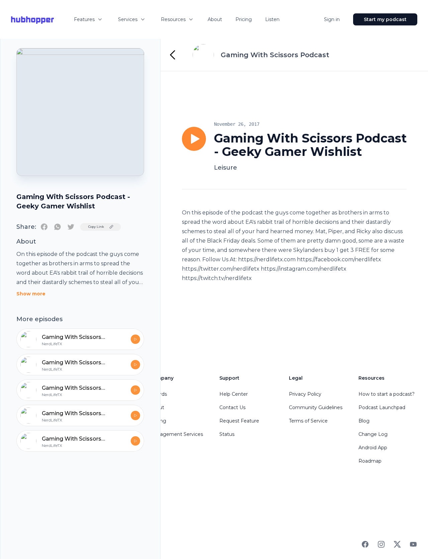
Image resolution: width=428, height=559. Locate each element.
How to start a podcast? (386, 394)
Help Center (233, 394)
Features (84, 19)
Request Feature (239, 421)
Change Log (373, 434)
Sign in (332, 19)
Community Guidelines (315, 407)
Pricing (243, 19)
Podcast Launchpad (381, 407)
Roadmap (370, 461)
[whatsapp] (58, 227)
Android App (372, 448)
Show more (30, 294)
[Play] (194, 139)
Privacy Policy (305, 394)
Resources (173, 19)
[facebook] (44, 227)
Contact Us (232, 407)
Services (127, 19)
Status (226, 434)
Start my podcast (385, 19)
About (215, 19)
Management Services (176, 434)
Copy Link (96, 226)
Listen (272, 19)
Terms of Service (308, 421)
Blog (363, 421)
